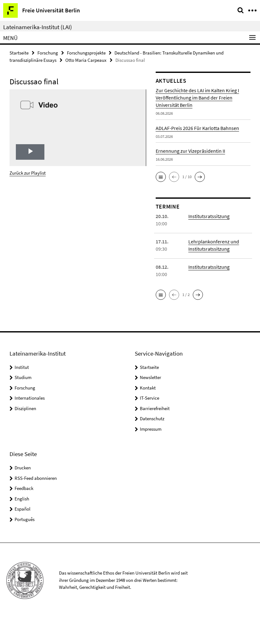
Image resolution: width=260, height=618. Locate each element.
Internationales (30, 398)
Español (22, 509)
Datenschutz (152, 418)
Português (25, 519)
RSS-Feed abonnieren (36, 478)
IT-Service (149, 398)
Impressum (150, 429)
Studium (23, 377)
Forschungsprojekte (86, 53)
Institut (22, 367)
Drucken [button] (23, 468)
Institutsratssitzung (209, 216)
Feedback (24, 488)
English (22, 499)
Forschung (47, 53)
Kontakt (148, 388)
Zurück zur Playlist (28, 173)
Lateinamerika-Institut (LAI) (37, 27)
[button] (161, 177)
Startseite (19, 53)
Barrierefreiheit (155, 408)
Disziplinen (25, 408)
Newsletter (150, 377)
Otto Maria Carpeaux (86, 60)
